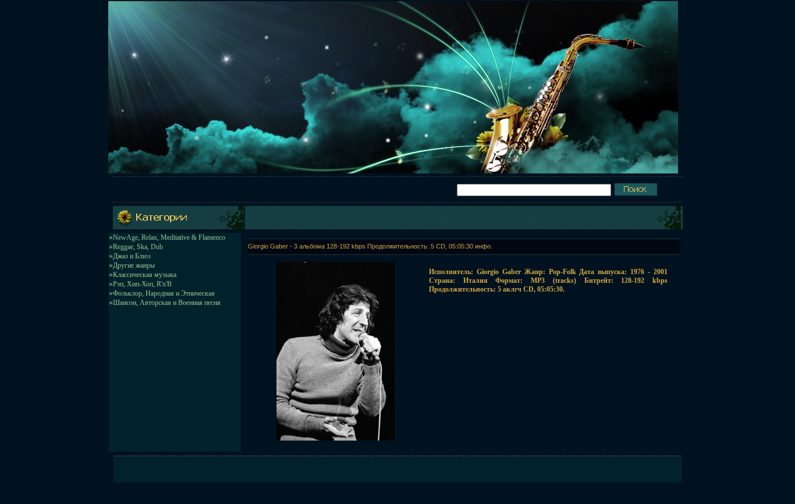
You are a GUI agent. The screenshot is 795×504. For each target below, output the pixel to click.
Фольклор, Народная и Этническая (164, 293)
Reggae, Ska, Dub (138, 247)
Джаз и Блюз (132, 256)
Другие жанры (134, 265)
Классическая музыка (144, 275)
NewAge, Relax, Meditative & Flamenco (169, 237)
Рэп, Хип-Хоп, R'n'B (142, 284)
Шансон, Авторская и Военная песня (167, 303)
